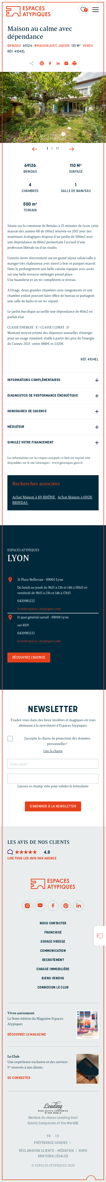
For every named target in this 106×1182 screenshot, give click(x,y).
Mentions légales (53, 1156)
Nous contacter (53, 923)
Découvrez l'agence (28, 658)
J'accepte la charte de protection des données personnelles (57, 741)
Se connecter (18, 1078)
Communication (53, 951)
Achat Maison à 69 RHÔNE (34, 497)
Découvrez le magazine (26, 1034)
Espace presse (53, 941)
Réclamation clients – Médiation (46, 1151)
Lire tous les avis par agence (31, 858)
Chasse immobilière (53, 969)
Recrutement (53, 960)
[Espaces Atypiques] (28, 15)
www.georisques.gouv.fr (67, 463)
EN (57, 1136)
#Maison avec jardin (52, 46)
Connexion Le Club (53, 987)
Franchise (53, 932)
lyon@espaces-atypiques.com (39, 609)
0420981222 (26, 601)
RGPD (83, 1151)
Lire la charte (53, 751)
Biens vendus (53, 978)
